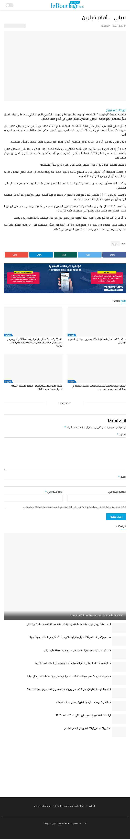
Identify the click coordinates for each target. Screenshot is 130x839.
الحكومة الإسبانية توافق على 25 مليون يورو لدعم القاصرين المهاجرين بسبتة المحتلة (69, 689)
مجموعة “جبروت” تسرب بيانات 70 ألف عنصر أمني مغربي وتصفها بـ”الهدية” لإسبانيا (69, 676)
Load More (65, 403)
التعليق (121, 434)
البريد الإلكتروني (53, 492)
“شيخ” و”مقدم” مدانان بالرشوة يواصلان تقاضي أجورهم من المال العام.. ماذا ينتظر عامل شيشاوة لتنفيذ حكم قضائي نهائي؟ (34, 342)
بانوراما (104, 26)
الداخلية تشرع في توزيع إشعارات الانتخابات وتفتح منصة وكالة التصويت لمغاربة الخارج (68, 624)
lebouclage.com (72, 823)
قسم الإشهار (61, 806)
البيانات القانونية (77, 806)
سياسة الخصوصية (42, 806)
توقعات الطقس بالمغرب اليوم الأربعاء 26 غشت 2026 (83, 715)
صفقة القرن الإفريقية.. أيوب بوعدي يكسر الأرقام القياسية (96, 615)
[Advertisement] (65, 767)
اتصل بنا (91, 806)
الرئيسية (115, 244)
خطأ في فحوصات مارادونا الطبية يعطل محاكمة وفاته (84, 702)
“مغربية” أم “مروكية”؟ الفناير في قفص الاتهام (87, 728)
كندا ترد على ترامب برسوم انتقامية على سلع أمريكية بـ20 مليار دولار (78, 650)
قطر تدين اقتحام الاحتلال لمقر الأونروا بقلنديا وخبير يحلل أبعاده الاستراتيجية (73, 663)
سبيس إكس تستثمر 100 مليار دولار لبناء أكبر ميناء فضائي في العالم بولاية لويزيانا (70, 637)
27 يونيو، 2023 (119, 26)
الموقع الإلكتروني (117, 492)
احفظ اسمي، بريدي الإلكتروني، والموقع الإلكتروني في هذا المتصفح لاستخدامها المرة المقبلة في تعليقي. (74, 507)
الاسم (122, 477)
